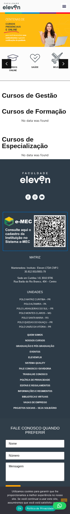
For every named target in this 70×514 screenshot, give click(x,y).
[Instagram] (35, 197)
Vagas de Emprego (35, 402)
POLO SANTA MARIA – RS (35, 318)
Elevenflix (35, 357)
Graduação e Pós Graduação (35, 346)
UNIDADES (35, 292)
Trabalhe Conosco (35, 374)
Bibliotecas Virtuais (35, 396)
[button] (64, 6)
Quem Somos (35, 335)
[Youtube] (42, 197)
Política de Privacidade (35, 380)
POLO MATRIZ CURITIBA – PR (35, 299)
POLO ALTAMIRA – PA (35, 304)
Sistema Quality (35, 363)
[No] (64, 500)
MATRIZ (35, 257)
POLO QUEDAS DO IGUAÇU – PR (35, 322)
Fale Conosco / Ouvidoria (35, 368)
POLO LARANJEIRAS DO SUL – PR (35, 308)
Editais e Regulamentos (35, 385)
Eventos (35, 351)
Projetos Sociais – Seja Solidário (35, 408)
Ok (19, 508)
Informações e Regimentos (35, 391)
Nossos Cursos (35, 340)
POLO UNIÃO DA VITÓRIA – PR (35, 327)
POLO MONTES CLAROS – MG (35, 313)
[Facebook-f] (28, 197)
